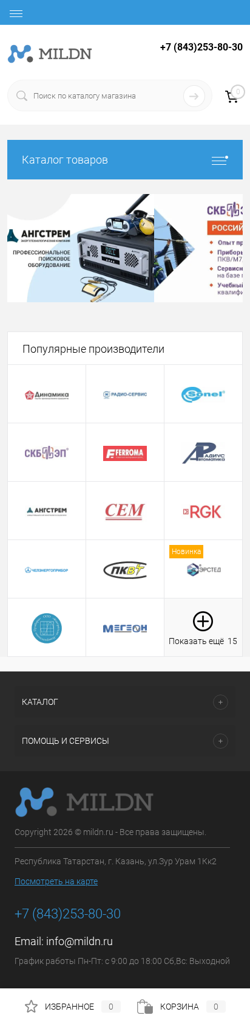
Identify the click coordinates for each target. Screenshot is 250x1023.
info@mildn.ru (79, 941)
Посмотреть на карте (56, 881)
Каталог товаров (65, 159)
